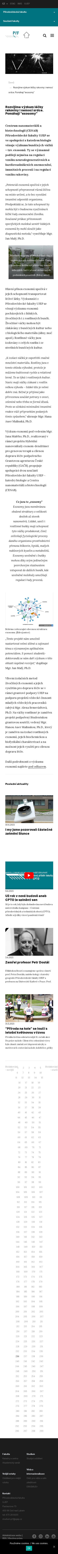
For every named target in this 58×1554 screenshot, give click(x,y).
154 (33, 1251)
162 (33, 1261)
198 (33, 1306)
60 (19, 1137)
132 (17, 1227)
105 (25, 1192)
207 (41, 1316)
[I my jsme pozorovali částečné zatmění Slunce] (29, 809)
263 (41, 1386)
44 (19, 1117)
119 (40, 1207)
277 (25, 1406)
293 (25, 1426)
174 (33, 1276)
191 (40, 1296)
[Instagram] (41, 1536)
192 (17, 1301)
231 (41, 1346)
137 (25, 1232)
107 (41, 1192)
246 (33, 1366)
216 (17, 1331)
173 (25, 1276)
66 (33, 1142)
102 (33, 1187)
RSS (4, 1539)
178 (33, 1281)
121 (25, 1212)
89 (26, 1172)
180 (18, 1286)
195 (41, 1301)
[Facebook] (34, 1536)
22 (32, 1087)
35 (39, 1102)
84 (19, 1167)
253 (25, 1376)
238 (33, 1356)
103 (40, 1187)
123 (40, 1212)
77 (26, 1157)
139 (40, 1232)
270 (33, 1396)
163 (40, 1261)
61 (26, 1137)
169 (25, 1271)
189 (25, 1296)
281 (25, 1411)
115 (40, 1202)
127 (40, 1217)
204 (17, 1316)
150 (33, 1246)
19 (39, 1082)
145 (25, 1242)
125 (25, 1217)
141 (25, 1237)
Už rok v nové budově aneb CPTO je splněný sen (26, 898)
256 (17, 1381)
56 (19, 1132)
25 (26, 1092)
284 (17, 1416)
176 (17, 1281)
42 (32, 1112)
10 (41, 1072)
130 (33, 1222)
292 (17, 1426)
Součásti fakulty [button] (11, 21)
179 (40, 1281)
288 (17, 1421)
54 (32, 1127)
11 (16, 1077)
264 (17, 1391)
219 (40, 1331)
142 (33, 1237)
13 (29, 1077)
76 (19, 1157)
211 (41, 1321)
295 (41, 1426)
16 (20, 1082)
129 (25, 1222)
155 (40, 1251)
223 (41, 1336)
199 (41, 1306)
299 (41, 1431)
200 (17, 1311)
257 (25, 1381)
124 (17, 1217)
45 (26, 1117)
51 (40, 1122)
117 (25, 1207)
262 (33, 1386)
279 (41, 1406)
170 (33, 1271)
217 (25, 1331)
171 (41, 1271)
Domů (11, 82)
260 (17, 1386)
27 (40, 1092)
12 (23, 1077)
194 (33, 1301)
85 (26, 1167)
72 (19, 1152)
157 (25, 1256)
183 (40, 1286)
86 (33, 1167)
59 (39, 1132)
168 (17, 1271)
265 (25, 1391)
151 (41, 1246)
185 (25, 1291)
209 (26, 1321)
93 (25, 1177)
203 (41, 1311)
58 (33, 1132)
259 (41, 1381)
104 (17, 1192)
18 (33, 1082)
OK (29, 1548)
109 (26, 1197)
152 (17, 1251)
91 (40, 1172)
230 (33, 1346)
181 (25, 1286)
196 (17, 1306)
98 (33, 1182)
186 (33, 1291)
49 (26, 1122)
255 (41, 1376)
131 (40, 1222)
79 (39, 1157)
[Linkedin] (47, 1536)
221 (25, 1336)
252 (17, 1376)
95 (40, 1177)
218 (33, 1331)
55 (39, 1127)
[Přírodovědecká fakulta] (12, 34)
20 (19, 1087)
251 (41, 1371)
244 (17, 1366)
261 (25, 1386)
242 (33, 1361)
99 (40, 1182)
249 (25, 1371)
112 (18, 1202)
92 (19, 1177)
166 (33, 1266)
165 (25, 1266)
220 (17, 1336)
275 (41, 1401)
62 (32, 1137)
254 (33, 1376)
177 (25, 1281)
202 (33, 1311)
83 (39, 1162)
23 (39, 1087)
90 (33, 1172)
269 (25, 1396)
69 (26, 1147)
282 (33, 1411)
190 (33, 1296)
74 (32, 1152)
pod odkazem (37, 766)
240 (17, 1361)
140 (17, 1237)
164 (17, 1266)
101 (25, 1187)
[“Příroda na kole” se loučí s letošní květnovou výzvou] (29, 1008)
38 (33, 1107)
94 (32, 1177)
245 (25, 1366)
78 (33, 1157)
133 (25, 1227)
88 (19, 1172)
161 (25, 1261)
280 (17, 1411)
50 (33, 1122)
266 (33, 1391)
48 (19, 1122)
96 (19, 1182)
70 (33, 1147)
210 (33, 1321)
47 (40, 1117)
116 (18, 1207)
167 (41, 1266)
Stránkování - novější (11, 1068)
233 (25, 1351)
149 (25, 1246)
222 (33, 1336)
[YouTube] (54, 1536)
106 (33, 1192)
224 (17, 1341)
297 (25, 1431)
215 (40, 1326)
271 (41, 1396)
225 (25, 1341)
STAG (12, 4)
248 (17, 1371)
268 (17, 1396)
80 (19, 1162)
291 (41, 1421)
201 (25, 1311)
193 (25, 1301)
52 (19, 1127)
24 (19, 1092)
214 (33, 1326)
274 (33, 1401)
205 (25, 1316)
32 (19, 1102)
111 (41, 1197)
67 (40, 1142)
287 (41, 1416)
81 (26, 1162)
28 (19, 1097)
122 (32, 1212)
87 (40, 1167)
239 (41, 1356)
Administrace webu (11, 1536)
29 (26, 1097)
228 (17, 1346)
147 (41, 1242)
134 (33, 1227)
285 (25, 1416)
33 (26, 1102)
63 (39, 1137)
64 (19, 1142)
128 (17, 1222)
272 (17, 1401)
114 (32, 1202)
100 (17, 1187)
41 (26, 1112)
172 (17, 1276)
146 (33, 1242)
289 (25, 1421)
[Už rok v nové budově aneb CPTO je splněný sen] (29, 875)
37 (26, 1107)
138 (33, 1232)
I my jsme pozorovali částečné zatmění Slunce (28, 831)
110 (33, 1197)
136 (17, 1232)
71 (40, 1147)
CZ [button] (3, 4)
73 (26, 1152)
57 (26, 1132)
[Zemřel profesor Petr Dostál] (29, 942)
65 (26, 1142)
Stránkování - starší (51, 1068)
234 (33, 1351)
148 (17, 1246)
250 (33, 1371)
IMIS (20, 4)
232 (17, 1351)
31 (40, 1097)
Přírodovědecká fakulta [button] (14, 12)
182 (32, 1286)
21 (26, 1087)
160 (17, 1261)
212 (17, 1326)
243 (41, 1361)
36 (19, 1107)
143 (40, 1237)
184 (17, 1291)
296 (17, 1431)
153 (25, 1251)
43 (39, 1112)
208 (17, 1321)
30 (33, 1097)
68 (19, 1147)
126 (33, 1217)
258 (33, 1381)
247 (41, 1366)
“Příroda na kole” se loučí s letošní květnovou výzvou (26, 1030)
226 (33, 1341)
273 (25, 1401)
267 (41, 1391)
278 (33, 1406)
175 (40, 1276)
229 (25, 1346)
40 (19, 1112)
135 (40, 1227)
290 (33, 1421)
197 (25, 1306)
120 (18, 1212)
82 (32, 1162)
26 (33, 1092)
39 (39, 1107)
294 (33, 1426)
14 (35, 1077)
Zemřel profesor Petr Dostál (27, 962)
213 (25, 1326)
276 (17, 1406)
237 (25, 1356)
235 (41, 1351)
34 (32, 1102)
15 (42, 1077)
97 (26, 1182)
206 (33, 1316)
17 (26, 1082)
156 (17, 1256)
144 (17, 1242)
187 (40, 1291)
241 (25, 1361)
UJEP (27, 4)
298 (33, 1431)
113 (25, 1202)
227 (41, 1341)
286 (33, 1416)
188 (17, 1296)
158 (33, 1256)
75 (39, 1152)
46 (33, 1117)
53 (26, 1127)
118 (33, 1207)
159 (40, 1256)
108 (18, 1197)
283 (41, 1411)
